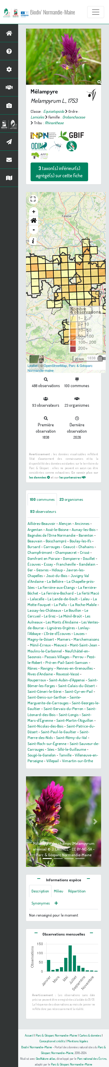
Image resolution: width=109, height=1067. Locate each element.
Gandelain (87, 564)
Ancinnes (82, 523)
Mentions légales (77, 1041)
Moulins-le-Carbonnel (45, 651)
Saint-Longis (68, 714)
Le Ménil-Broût (70, 616)
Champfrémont (40, 552)
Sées (50, 749)
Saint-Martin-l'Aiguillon (74, 720)
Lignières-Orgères (61, 627)
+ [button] (33, 211)
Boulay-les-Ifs (80, 540)
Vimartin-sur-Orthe (77, 760)
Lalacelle (37, 598)
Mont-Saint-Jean (83, 644)
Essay (48, 564)
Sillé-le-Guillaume (72, 749)
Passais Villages (57, 656)
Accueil (29, 1035)
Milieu (58, 891)
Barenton (86, 535)
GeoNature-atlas (45, 1058)
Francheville (66, 564)
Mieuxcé (60, 644)
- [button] (33, 229)
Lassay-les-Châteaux (44, 610)
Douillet (89, 558)
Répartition (77, 891)
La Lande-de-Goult (63, 598)
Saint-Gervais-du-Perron (63, 708)
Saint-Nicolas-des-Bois (45, 726)
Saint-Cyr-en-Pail (79, 691)
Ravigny (47, 668)
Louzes (79, 633)
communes (42, 499)
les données (38, 477)
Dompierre (71, 558)
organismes (71, 499)
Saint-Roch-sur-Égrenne (47, 743)
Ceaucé (69, 546)
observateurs (43, 511)
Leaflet (33, 365)
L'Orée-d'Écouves (57, 633)
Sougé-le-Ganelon (42, 755)
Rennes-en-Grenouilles (75, 668)
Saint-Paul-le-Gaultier (58, 731)
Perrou (78, 656)
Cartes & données (90, 1035)
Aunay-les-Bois (83, 529)
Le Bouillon (72, 610)
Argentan (35, 529)
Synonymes (40, 903)
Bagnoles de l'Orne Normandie (51, 535)
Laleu (85, 598)
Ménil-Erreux (40, 644)
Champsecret (66, 552)
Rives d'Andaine (40, 673)
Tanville (65, 755)
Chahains (86, 546)
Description (40, 891)
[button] (33, 220)
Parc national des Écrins (92, 1058)
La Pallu (60, 604)
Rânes (32, 668)
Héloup (57, 569)
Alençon (65, 523)
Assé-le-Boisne (57, 529)
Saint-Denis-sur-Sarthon (47, 697)
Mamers (63, 639)
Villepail (52, 760)
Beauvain (35, 540)
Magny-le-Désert (41, 639)
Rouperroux (37, 679)
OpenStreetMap (55, 365)
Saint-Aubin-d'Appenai (67, 679)
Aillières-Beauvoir (41, 523)
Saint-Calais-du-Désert (76, 685)
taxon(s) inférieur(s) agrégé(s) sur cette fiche (59, 171)
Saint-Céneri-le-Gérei (44, 691)
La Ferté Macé (88, 593)
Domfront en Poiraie (44, 558)
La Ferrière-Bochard (57, 593)
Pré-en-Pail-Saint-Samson (66, 662)
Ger (30, 569)
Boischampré (56, 540)
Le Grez (49, 616)
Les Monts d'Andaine (62, 622)
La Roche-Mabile (83, 604)
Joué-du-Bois (56, 575)
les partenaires (70, 477)
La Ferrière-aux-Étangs (56, 587)
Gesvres (42, 569)
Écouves (34, 564)
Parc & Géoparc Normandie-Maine (56, 1035)
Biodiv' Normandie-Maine (52, 12)
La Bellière (55, 581)
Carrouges (52, 546)
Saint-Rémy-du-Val (71, 737)
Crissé (84, 552)
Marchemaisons (86, 639)
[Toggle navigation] (95, 12)
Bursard (34, 546)
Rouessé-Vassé (67, 673)
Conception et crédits (52, 1041)
